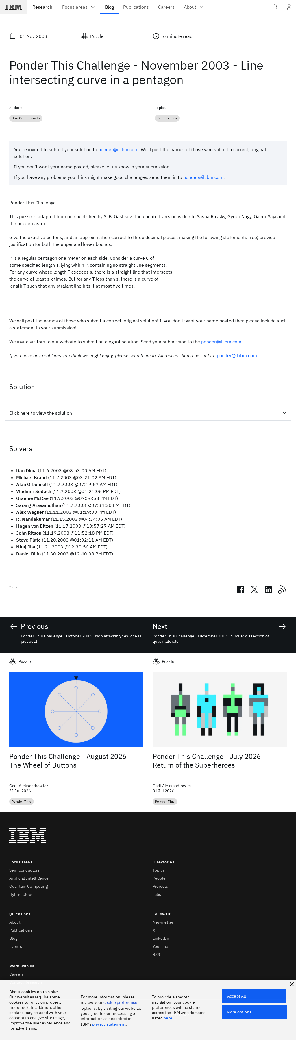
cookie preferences (121, 1002)
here (168, 1018)
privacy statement (109, 1024)
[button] (292, 984)
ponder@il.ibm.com (118, 149)
